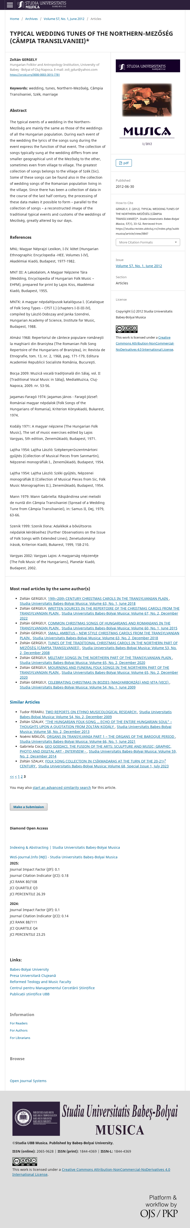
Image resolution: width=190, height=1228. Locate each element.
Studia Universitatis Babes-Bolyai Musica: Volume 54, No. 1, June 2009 (78, 687)
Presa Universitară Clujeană (33, 975)
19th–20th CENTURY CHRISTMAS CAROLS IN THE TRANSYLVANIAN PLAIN (108, 598)
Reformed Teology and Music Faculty (40, 981)
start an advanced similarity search (62, 787)
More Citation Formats (136, 242)
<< (12, 776)
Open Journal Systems (28, 1080)
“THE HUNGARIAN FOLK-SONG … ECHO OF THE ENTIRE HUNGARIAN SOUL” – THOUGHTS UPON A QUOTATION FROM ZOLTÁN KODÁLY (96, 724)
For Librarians (20, 1038)
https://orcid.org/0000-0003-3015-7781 (35, 74)
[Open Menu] (10, 5)
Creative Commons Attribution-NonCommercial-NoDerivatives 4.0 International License (145, 343)
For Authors (18, 1030)
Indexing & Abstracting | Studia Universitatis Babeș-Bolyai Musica (65, 847)
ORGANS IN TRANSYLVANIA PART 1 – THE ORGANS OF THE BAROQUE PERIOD (111, 736)
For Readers (18, 1023)
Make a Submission (28, 807)
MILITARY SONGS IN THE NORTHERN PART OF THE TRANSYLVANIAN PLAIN (110, 657)
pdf (125, 163)
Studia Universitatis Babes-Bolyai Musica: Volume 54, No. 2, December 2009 (96, 714)
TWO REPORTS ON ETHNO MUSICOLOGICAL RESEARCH (91, 711)
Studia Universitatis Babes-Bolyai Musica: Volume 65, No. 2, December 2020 (82, 662)
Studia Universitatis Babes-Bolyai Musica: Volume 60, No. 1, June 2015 (119, 628)
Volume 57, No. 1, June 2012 (64, 19)
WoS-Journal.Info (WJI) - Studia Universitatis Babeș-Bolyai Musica (64, 857)
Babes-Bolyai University (29, 969)
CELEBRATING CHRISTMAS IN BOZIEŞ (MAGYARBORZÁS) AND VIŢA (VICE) (108, 682)
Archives (31, 19)
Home (14, 19)
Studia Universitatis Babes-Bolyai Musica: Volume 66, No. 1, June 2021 (78, 741)
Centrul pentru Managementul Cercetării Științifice (52, 988)
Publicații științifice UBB (29, 994)
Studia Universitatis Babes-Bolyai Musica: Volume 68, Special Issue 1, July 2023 (103, 766)
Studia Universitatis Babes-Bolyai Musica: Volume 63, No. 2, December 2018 (95, 638)
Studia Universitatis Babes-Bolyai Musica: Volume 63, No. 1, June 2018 (78, 603)
